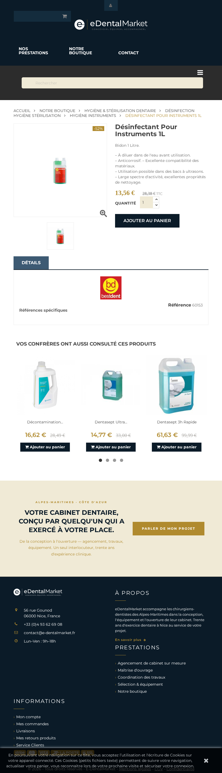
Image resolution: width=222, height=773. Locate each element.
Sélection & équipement (140, 684)
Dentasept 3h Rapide (177, 422)
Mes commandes (32, 723)
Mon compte (28, 716)
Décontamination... (45, 422)
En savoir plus (128, 640)
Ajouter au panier (147, 220)
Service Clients (30, 745)
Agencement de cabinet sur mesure (152, 663)
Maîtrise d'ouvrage (135, 670)
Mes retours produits (36, 738)
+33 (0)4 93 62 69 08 (43, 624)
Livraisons (25, 731)
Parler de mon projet (168, 528)
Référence (179, 305)
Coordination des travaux (141, 677)
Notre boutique (132, 691)
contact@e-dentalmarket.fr (49, 632)
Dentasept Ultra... (111, 422)
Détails (31, 262)
